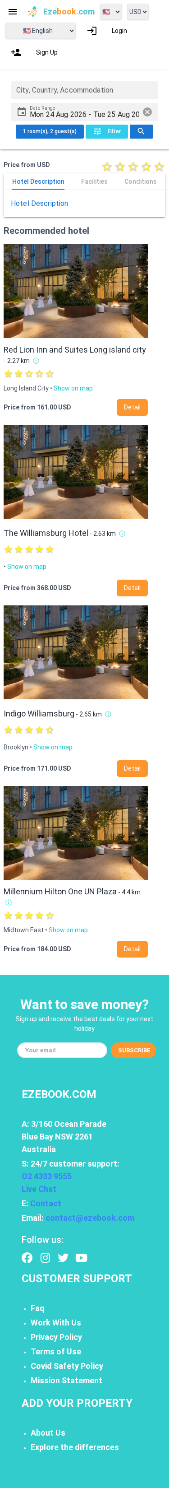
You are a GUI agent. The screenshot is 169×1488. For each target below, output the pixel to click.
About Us (48, 1432)
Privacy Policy (56, 1337)
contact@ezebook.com (90, 1218)
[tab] (38, 181)
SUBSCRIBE (134, 1050)
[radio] (107, 166)
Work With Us (56, 1322)
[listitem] (106, 31)
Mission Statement (66, 1380)
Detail (132, 407)
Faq (38, 1308)
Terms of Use (56, 1351)
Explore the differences (75, 1447)
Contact (45, 1203)
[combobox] (84, 90)
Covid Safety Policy (67, 1366)
